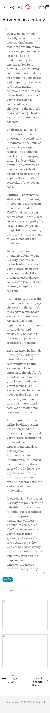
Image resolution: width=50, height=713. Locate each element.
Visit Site (7, 579)
